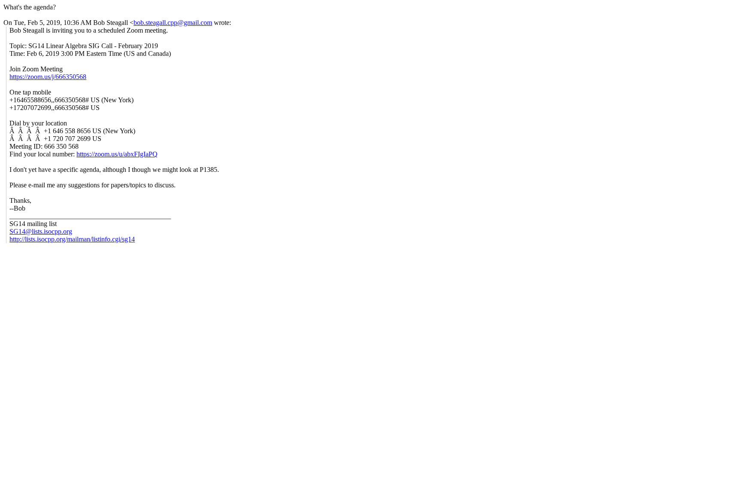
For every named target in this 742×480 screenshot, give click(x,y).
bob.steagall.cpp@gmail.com (173, 22)
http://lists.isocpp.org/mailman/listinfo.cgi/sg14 (72, 239)
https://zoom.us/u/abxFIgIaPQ (117, 154)
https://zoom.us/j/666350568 (47, 76)
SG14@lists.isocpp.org (40, 231)
